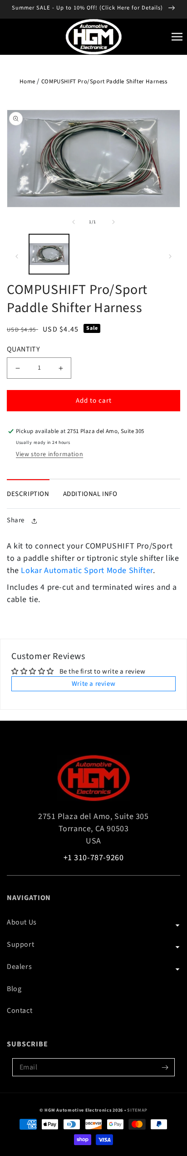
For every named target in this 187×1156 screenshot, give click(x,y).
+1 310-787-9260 (94, 857)
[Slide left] (74, 222)
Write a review (93, 684)
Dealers (19, 967)
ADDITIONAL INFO (90, 494)
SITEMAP (137, 1110)
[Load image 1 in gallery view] (49, 254)
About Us (22, 922)
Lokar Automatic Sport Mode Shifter (87, 570)
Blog (14, 989)
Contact (19, 1011)
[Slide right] (113, 222)
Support (20, 944)
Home (27, 81)
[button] (177, 38)
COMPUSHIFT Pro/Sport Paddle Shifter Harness (104, 81)
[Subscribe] (165, 1067)
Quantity (23, 349)
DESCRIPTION (28, 494)
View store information (49, 454)
